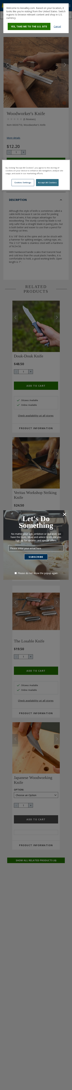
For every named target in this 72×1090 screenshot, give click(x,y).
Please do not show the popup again (38, 573)
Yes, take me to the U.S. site (29, 26)
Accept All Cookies (47, 182)
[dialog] (36, 18)
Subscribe (36, 556)
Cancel (57, 26)
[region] (36, 175)
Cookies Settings (22, 182)
